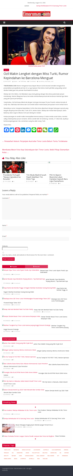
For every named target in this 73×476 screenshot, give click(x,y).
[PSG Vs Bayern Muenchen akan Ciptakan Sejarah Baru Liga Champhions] (59, 162)
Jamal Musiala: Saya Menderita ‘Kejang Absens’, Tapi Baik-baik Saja (57, 280)
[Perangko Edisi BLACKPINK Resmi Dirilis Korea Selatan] (19, 372)
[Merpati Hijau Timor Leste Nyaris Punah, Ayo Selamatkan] (21, 269)
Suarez (15, 81)
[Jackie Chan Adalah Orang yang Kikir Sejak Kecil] (17, 343)
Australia (46, 449)
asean (27, 452)
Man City (6, 455)
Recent (37, 266)
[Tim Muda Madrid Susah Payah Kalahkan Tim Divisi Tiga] (36, 162)
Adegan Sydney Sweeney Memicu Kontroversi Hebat (53, 351)
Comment (6, 198)
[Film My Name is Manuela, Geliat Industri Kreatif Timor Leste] (21, 381)
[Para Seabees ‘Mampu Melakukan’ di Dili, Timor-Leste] (19, 410)
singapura (20, 452)
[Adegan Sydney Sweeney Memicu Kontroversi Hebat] (19, 350)
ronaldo (6, 452)
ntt (58, 455)
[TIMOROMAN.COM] (36, 11)
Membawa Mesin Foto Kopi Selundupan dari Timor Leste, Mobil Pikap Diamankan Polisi (35, 151)
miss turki (47, 81)
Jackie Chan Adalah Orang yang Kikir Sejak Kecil (48, 344)
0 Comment (32, 81)
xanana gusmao (29, 455)
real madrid (51, 455)
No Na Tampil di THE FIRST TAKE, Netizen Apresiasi (53, 358)
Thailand (45, 458)
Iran (38, 458)
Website (5, 246)
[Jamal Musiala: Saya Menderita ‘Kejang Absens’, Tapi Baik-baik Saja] (24, 278)
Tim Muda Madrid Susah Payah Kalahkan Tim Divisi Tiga (36, 177)
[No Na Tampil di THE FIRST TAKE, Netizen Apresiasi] (19, 357)
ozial (52, 81)
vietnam (66, 452)
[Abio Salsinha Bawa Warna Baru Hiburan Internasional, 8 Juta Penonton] (25, 364)
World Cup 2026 (26, 449)
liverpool (23, 458)
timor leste (7, 449)
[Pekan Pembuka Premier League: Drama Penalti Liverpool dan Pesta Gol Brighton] (28, 436)
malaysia (45, 452)
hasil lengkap (40, 455)
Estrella (31, 458)
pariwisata (65, 455)
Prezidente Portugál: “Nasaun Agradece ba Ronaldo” (12, 177)
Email (4, 236)
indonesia (16, 449)
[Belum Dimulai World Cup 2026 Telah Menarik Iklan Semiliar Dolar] (23, 390)
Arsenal (66, 449)
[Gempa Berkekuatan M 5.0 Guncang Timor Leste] (18, 418)
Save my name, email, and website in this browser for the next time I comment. (28, 255)
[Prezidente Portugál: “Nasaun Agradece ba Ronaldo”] (13, 162)
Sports (6, 70)
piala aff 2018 (35, 452)
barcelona (41, 81)
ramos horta (7, 458)
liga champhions (56, 449)
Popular (14, 266)
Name (4, 225)
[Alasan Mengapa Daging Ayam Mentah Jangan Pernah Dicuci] (8, 425)
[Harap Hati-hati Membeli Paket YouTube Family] (18, 308)
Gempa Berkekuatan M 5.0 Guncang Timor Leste (51, 6)
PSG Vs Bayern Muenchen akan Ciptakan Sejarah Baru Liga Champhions (58, 178)
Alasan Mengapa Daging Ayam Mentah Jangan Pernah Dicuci (34, 425)
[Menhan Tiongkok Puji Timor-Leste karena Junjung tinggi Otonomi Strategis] (26, 324)
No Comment (16, 274)
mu (60, 452)
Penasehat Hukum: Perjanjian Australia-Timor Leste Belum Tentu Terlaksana (34, 141)
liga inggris (37, 449)
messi (15, 458)
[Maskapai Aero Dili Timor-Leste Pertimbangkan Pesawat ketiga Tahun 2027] (26, 298)
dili (13, 452)
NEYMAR (14, 455)
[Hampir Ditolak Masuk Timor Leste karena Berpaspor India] (21, 315)
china (20, 455)
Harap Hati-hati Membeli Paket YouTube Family (48, 310)
